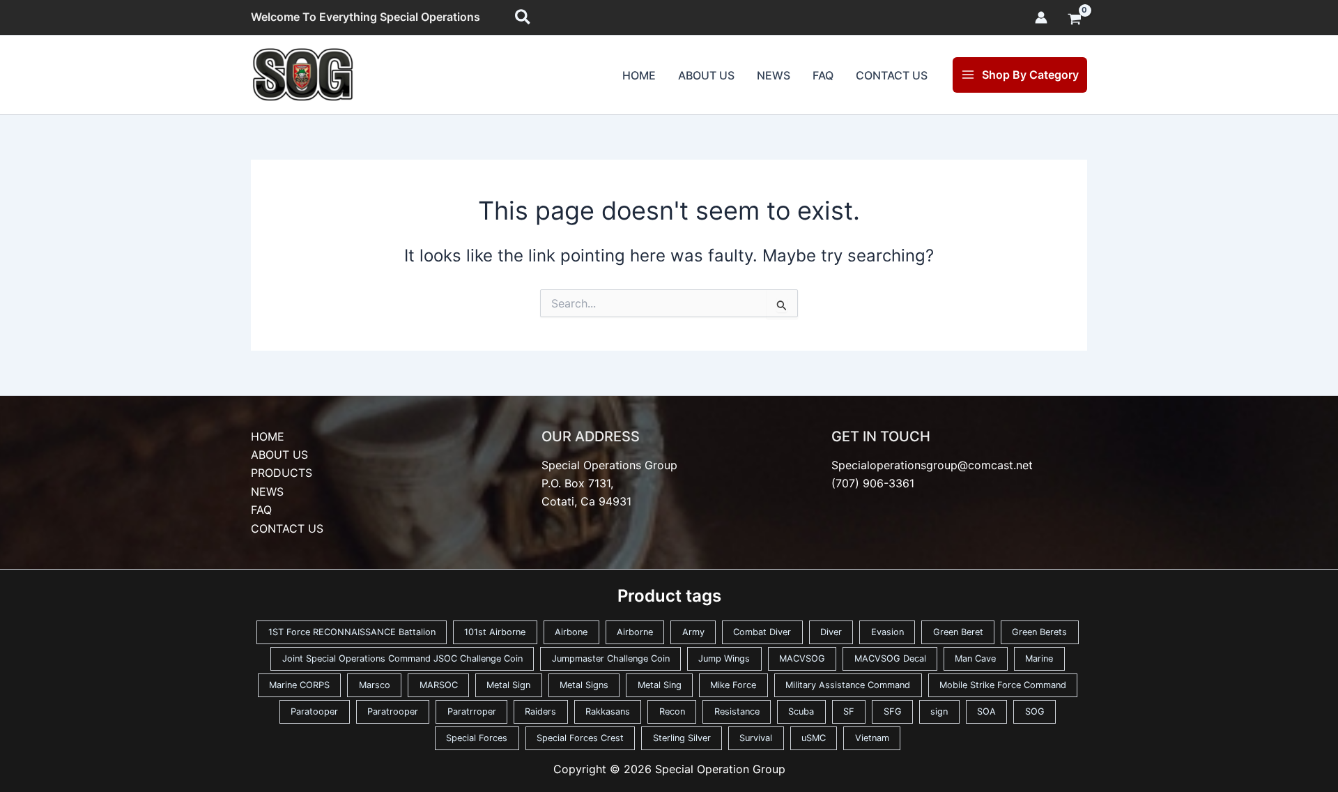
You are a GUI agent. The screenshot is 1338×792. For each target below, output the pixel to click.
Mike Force (733, 685)
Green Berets (1039, 632)
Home (639, 75)
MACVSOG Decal (890, 658)
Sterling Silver (682, 738)
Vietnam (872, 738)
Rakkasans (607, 711)
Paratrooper (392, 711)
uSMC (813, 738)
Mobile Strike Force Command (1002, 685)
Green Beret (958, 632)
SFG (893, 711)
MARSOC (439, 685)
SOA (986, 711)
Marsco (374, 685)
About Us (706, 75)
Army (693, 632)
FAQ (823, 75)
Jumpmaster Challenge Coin (611, 658)
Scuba (801, 711)
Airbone (571, 632)
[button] (523, 17)
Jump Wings (724, 658)
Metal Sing (660, 685)
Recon (672, 711)
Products (281, 473)
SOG (1035, 711)
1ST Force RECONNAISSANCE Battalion (352, 632)
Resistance (737, 711)
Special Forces (476, 738)
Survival (755, 738)
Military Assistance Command (847, 685)
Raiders (540, 711)
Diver (831, 632)
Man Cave (975, 658)
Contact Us (892, 75)
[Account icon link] (1041, 17)
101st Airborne (494, 632)
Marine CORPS (299, 685)
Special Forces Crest (580, 738)
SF (848, 711)
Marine (1039, 658)
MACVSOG (802, 658)
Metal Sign (508, 685)
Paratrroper (471, 711)
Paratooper (314, 711)
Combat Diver (762, 632)
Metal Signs (584, 685)
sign (939, 711)
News (773, 75)
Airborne (635, 632)
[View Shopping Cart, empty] (1074, 20)
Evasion (887, 632)
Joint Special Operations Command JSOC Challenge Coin (402, 658)
